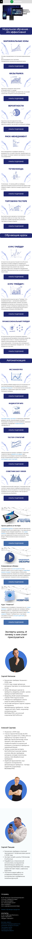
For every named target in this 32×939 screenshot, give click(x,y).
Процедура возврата (7, 930)
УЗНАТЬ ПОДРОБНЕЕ (16, 66)
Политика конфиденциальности (10, 924)
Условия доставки (6, 929)
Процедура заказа (6, 927)
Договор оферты (6, 922)
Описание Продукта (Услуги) (9, 925)
